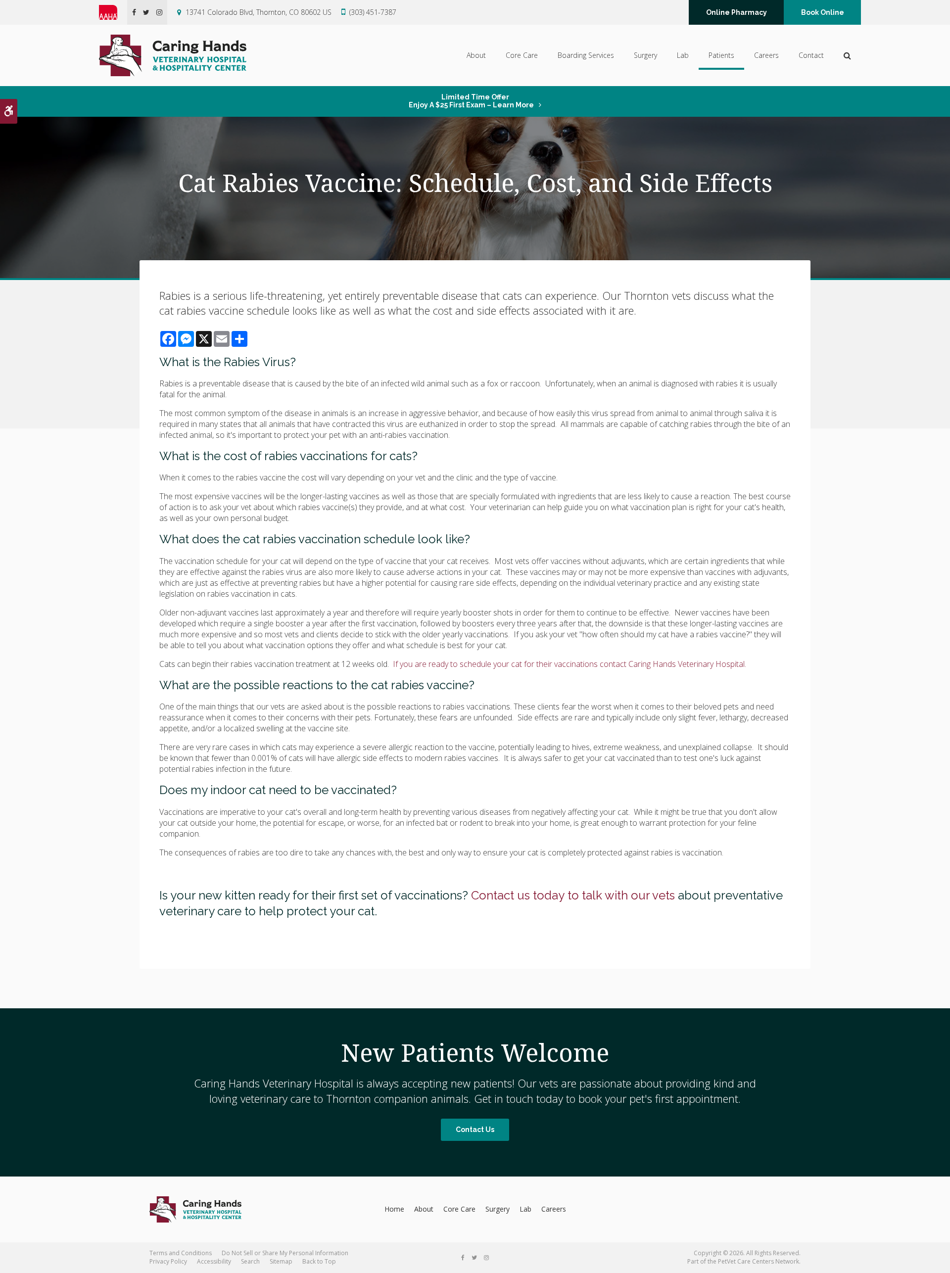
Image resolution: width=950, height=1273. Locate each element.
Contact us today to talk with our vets (573, 895)
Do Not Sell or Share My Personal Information (285, 1253)
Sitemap (281, 1261)
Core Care (522, 55)
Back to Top (319, 1261)
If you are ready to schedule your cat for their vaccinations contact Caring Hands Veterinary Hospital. (568, 664)
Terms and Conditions (180, 1253)
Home (394, 1209)
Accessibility (214, 1261)
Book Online (822, 12)
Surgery (645, 55)
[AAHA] (113, 12)
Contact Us (475, 1129)
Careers (766, 55)
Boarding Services (586, 55)
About (476, 55)
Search (250, 1261)
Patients (721, 55)
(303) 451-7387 (372, 12)
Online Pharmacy (736, 12)
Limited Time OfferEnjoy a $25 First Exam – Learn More (471, 101)
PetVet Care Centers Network (758, 1261)
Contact (811, 55)
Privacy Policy (168, 1261)
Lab (683, 55)
